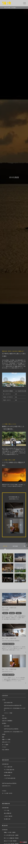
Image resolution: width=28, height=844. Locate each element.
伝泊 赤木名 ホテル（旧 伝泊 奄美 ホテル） (13, 731)
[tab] (5, 546)
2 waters (4, 790)
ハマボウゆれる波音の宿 (9, 778)
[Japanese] (24, 842)
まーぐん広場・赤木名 (7, 793)
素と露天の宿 (7, 819)
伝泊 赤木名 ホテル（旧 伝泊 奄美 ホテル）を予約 (14, 709)
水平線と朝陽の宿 (8, 772)
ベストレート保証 (8, 713)
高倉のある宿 (7, 775)
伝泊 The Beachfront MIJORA (11, 729)
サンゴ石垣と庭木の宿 (9, 769)
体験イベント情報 (6, 739)
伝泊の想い (4, 718)
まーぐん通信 (5, 744)
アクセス (4, 747)
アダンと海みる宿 (8, 767)
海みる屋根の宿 (7, 813)
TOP (3, 715)
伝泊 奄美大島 (5, 764)
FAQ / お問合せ (5, 749)
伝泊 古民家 (6, 726)
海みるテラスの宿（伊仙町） (10, 841)
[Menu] (24, 3)
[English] (23, 842)
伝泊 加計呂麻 (5, 807)
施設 (3, 737)
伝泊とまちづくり (6, 742)
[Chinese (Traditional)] (22, 842)
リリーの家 (6, 810)
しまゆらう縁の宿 (8, 816)
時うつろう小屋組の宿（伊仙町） (11, 838)
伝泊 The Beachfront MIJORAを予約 (12, 705)
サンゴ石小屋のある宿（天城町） (11, 835)
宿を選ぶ (4, 723)
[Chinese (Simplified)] (20, 842)
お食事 (3, 734)
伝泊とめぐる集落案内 (7, 720)
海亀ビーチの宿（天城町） (10, 832)
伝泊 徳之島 (4, 829)
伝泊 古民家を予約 (8, 702)
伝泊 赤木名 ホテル (6, 786)
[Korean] (26, 842)
